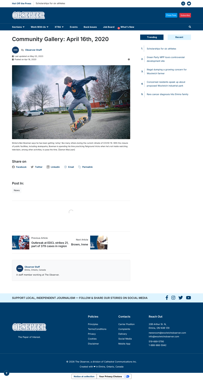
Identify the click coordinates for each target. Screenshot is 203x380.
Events (74, 27)
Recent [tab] (179, 37)
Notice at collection (84, 376)
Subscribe (185, 15)
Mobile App (124, 343)
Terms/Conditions (97, 329)
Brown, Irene (79, 244)
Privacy (92, 333)
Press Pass (171, 15)
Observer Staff (32, 266)
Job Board (108, 27)
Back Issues (90, 27)
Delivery (122, 333)
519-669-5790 (156, 341)
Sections (17, 27)
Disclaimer (93, 343)
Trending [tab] (152, 37)
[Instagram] (183, 4)
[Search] (190, 27)
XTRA (58, 27)
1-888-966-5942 (157, 345)
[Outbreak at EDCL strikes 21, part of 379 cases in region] (21, 242)
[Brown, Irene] (97, 242)
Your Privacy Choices (110, 376)
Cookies (92, 338)
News (17, 190)
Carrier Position (126, 324)
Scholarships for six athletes (50, 3)
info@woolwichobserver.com (164, 336)
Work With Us (38, 27)
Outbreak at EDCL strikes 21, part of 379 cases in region (49, 244)
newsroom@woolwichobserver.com (167, 332)
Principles (93, 324)
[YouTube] (189, 4)
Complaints (124, 329)
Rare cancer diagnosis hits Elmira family (167, 94)
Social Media (125, 338)
